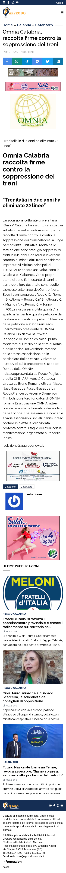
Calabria (24, 25)
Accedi (59, 2)
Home (8, 25)
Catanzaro (44, 25)
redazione (11, 631)
